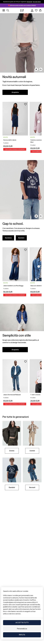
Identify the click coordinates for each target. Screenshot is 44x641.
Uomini (32, 451)
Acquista (15, 92)
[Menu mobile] (3, 10)
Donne (11, 451)
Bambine (8, 238)
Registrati (29, 1)
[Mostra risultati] (8, 10)
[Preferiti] (36, 10)
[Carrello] (40, 10)
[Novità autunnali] (22, 55)
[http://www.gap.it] (22, 10)
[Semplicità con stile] (22, 329)
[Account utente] (32, 10)
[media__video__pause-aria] (36, 69)
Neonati (32, 487)
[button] (38, 121)
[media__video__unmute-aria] (40, 69)
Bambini (21, 238)
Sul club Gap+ (37, 1)
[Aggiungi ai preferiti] (25, 104)
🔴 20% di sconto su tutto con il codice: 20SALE (22, 5)
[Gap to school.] (22, 201)
